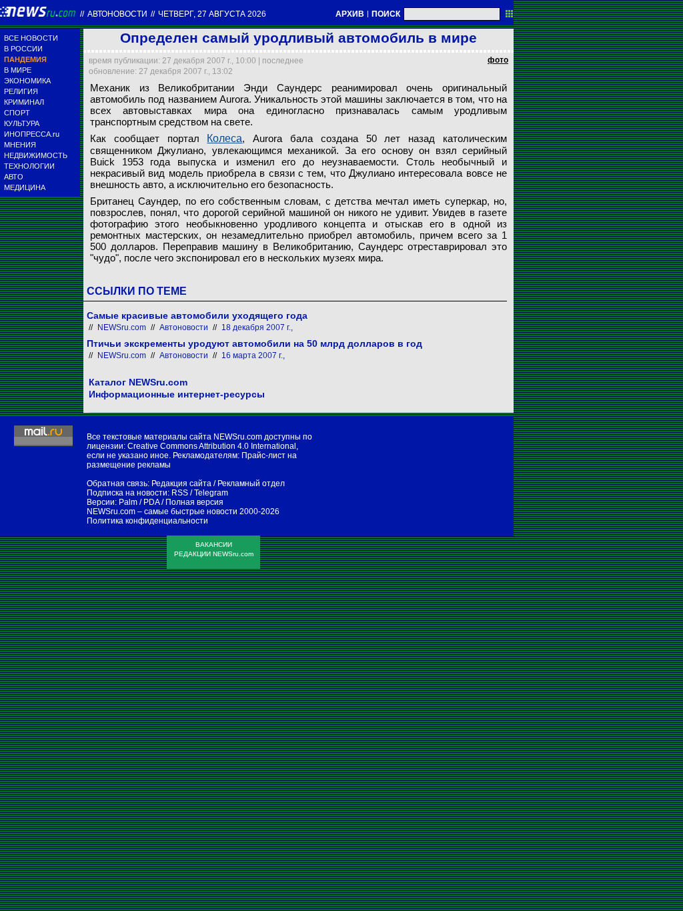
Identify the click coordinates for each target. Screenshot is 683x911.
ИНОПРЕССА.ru (31, 134)
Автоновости (117, 14)
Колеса (224, 138)
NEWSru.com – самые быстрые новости (162, 511)
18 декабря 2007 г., (257, 327)
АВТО (13, 177)
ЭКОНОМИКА (27, 81)
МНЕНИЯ (20, 145)
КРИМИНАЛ (24, 102)
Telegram (211, 493)
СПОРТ (17, 113)
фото (498, 60)
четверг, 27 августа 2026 (212, 14)
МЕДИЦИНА (24, 187)
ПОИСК (386, 14)
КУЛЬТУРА (21, 123)
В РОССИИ (23, 49)
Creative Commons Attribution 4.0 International (211, 446)
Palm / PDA (139, 502)
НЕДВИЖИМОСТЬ (35, 155)
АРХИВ (349, 14)
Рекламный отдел (251, 483)
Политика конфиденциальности (147, 521)
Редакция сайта (181, 483)
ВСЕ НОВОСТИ (31, 38)
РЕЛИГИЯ (21, 91)
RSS (179, 493)
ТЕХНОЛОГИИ (29, 166)
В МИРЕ (17, 70)
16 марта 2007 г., (253, 355)
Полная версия (194, 502)
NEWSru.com (121, 327)
